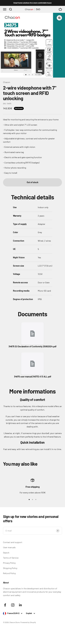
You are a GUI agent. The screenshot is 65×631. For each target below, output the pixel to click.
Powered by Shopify (28, 622)
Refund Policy (9, 573)
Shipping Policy (10, 568)
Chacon (6, 82)
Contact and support (12, 542)
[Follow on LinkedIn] (20, 605)
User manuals (9, 547)
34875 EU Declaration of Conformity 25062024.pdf (32, 346)
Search (6, 552)
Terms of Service (10, 557)
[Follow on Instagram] (13, 605)
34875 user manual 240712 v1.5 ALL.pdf (32, 376)
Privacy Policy (9, 563)
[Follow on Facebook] (5, 605)
